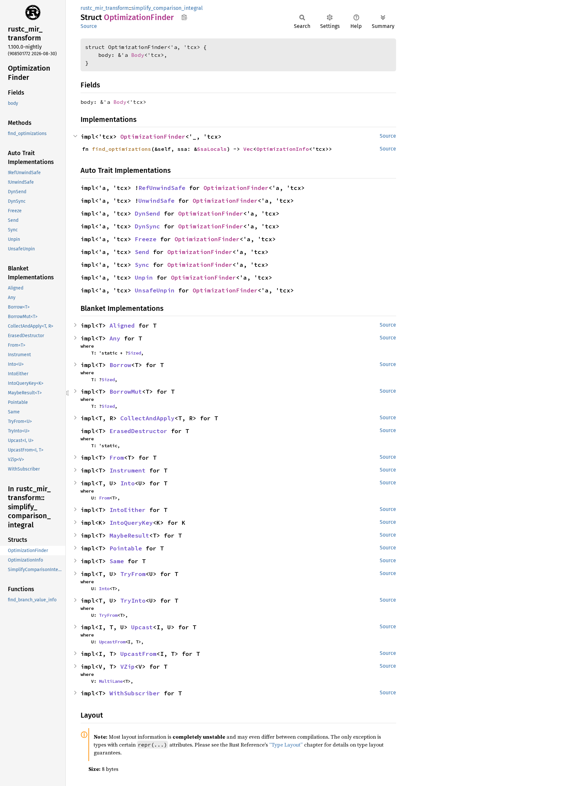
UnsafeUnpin (155, 290)
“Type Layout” (286, 744)
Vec (248, 149)
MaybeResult (129, 535)
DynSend (147, 213)
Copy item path (184, 17)
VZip (127, 666)
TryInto (133, 600)
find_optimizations (121, 149)
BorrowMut (125, 391)
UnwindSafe (156, 200)
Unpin (144, 277)
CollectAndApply (147, 418)
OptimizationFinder (152, 136)
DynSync (147, 226)
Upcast (142, 627)
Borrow (120, 365)
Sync (142, 264)
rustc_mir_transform (105, 8)
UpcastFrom (112, 642)
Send (142, 252)
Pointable (125, 548)
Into (127, 483)
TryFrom (133, 574)
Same (116, 561)
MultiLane (111, 681)
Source (89, 26)
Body (137, 55)
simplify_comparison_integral (167, 8)
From (116, 457)
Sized (134, 353)
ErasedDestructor (138, 431)
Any (114, 338)
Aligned (122, 325)
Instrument (127, 470)
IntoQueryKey (131, 522)
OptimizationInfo (282, 149)
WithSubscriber (134, 693)
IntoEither (127, 510)
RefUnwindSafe (161, 188)
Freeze (145, 239)
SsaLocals (212, 149)
